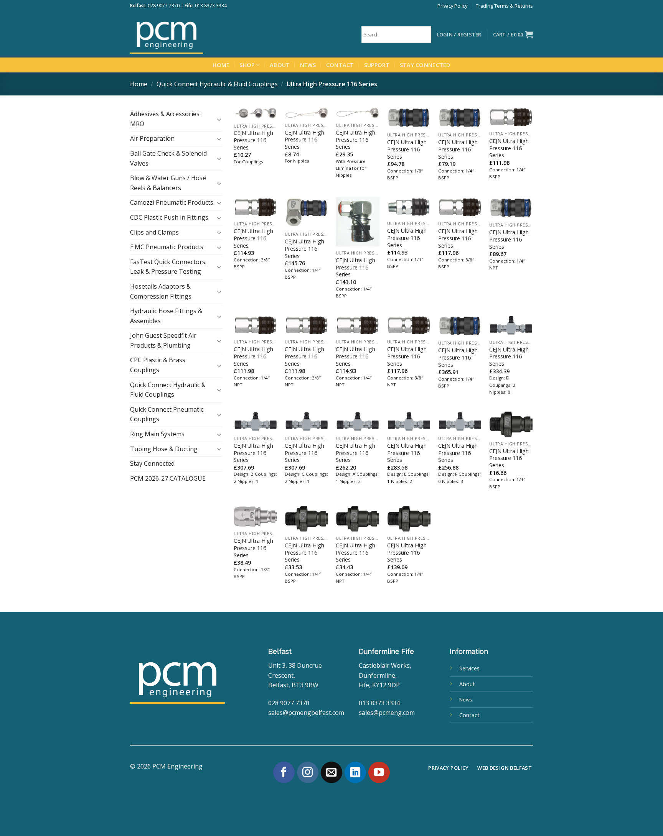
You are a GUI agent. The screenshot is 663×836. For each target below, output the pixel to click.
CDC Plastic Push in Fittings (169, 217)
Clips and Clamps (154, 232)
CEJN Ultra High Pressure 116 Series (253, 140)
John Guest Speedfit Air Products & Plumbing (163, 340)
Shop (246, 65)
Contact (340, 65)
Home (221, 65)
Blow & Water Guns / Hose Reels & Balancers (168, 183)
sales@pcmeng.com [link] (387, 712)
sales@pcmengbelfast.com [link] (306, 712)
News (308, 65)
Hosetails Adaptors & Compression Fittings (160, 291)
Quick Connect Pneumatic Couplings (166, 414)
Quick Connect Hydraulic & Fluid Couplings (217, 84)
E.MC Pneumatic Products (166, 247)
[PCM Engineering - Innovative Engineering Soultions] (187, 34)
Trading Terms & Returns (504, 5)
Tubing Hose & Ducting (164, 449)
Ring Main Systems (157, 434)
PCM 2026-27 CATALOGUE (168, 478)
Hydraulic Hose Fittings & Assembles (166, 316)
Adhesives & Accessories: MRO (165, 119)
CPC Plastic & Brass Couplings (157, 365)
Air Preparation (152, 138)
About (280, 65)
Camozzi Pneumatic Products (171, 202)
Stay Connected (425, 65)
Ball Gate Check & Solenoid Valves (168, 158)
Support (377, 65)
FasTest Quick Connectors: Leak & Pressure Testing (168, 267)
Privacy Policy (452, 5)
